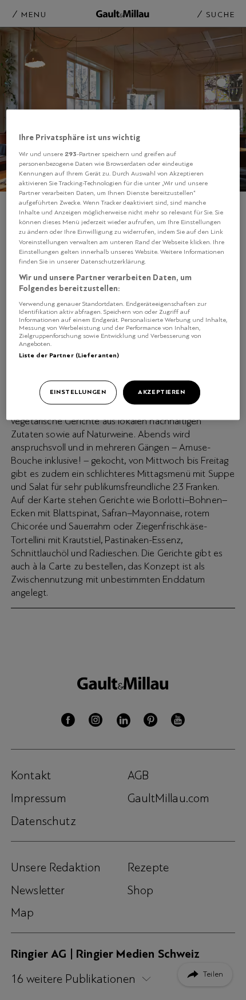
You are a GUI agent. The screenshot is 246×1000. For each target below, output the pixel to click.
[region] (123, 265)
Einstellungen (78, 392)
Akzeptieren (161, 392)
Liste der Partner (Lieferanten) (69, 355)
